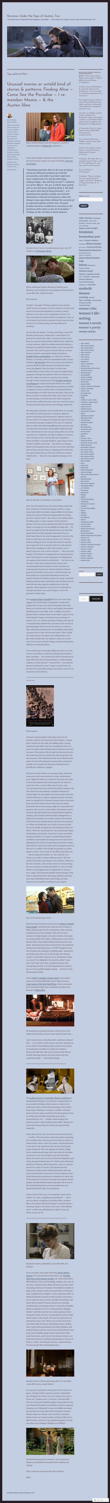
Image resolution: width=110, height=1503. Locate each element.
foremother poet (89, 236)
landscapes (84, 468)
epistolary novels (86, 418)
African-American (87, 364)
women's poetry (89, 327)
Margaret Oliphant (84, 268)
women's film (12, 166)
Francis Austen (91, 240)
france (81, 240)
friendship (82, 244)
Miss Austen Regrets (88, 483)
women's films (86, 542)
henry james (82, 247)
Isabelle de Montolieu (85, 255)
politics (13, 157)
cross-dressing (83, 226)
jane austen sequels (87, 454)
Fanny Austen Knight (88, 228)
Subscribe (96, 599)
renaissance (95, 277)
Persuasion (84, 490)
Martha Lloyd (86, 271)
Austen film (85, 382)
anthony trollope (86, 377)
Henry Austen (93, 243)
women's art (85, 538)
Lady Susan (84, 465)
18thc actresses (86, 352)
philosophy (84, 493)
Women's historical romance (91, 544)
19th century (85, 218)
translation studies (87, 522)
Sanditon (84, 506)
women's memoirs (87, 547)
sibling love (83, 285)
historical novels (86, 441)
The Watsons (85, 517)
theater (92, 297)
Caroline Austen (91, 223)
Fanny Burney (85, 420)
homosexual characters (90, 250)
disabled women (86, 409)
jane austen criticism (88, 447)
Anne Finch (92, 221)
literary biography (87, 470)
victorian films (86, 524)
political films (12, 162)
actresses (96, 218)
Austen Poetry (85, 384)
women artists (87, 331)
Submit (84, 206)
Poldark (87, 277)
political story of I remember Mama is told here (50, 1098)
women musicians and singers (91, 535)
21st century (85, 359)
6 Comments (11, 169)
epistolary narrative (14, 141)
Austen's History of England (90, 386)
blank (83, 398)
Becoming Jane (86, 393)
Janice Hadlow (85, 461)
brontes (82, 223)
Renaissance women (88, 504)
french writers (86, 431)
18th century (85, 343)
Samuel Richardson (86, 282)
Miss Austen (85, 481)
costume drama (86, 404)
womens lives (85, 560)
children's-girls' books (89, 400)
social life (91, 285)
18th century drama (87, 346)
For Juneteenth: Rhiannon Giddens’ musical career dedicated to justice (90, 141)
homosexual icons (85, 253)
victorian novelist (85, 303)
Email (84, 196)
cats (98, 223)
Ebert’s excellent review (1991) (46, 978)
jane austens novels (87, 459)
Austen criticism (86, 380)
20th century (11, 127)
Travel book (96, 300)
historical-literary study (89, 443)
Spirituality (40, 990)
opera (81, 277)
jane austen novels (87, 452)
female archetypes (13, 143)
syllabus (83, 513)
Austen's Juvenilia (87, 389)
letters (83, 265)
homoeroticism (94, 247)
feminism (10, 145)
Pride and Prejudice (87, 499)
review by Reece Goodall (40, 599)
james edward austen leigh (89, 259)
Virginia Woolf (84, 305)
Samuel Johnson (85, 279)
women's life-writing (90, 315)
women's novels (12, 159)
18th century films (13, 125)
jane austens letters (87, 456)
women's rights (86, 556)
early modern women (88, 411)
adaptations (85, 361)
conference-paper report (89, 402)
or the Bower (85, 488)
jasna (82, 463)
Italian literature (86, 445)
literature (91, 265)
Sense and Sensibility (88, 508)
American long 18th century (90, 368)
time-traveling (85, 300)
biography (84, 395)
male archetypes (86, 472)
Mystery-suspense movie (89, 274)
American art (85, 366)
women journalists (87, 533)
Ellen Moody (11, 120)
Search (81, 571)
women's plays (86, 551)
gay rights (84, 434)
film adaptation (86, 427)
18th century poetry (87, 350)
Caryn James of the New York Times (41, 984)
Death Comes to (86, 407)
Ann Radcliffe (85, 375)
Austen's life (85, 391)
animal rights (83, 221)
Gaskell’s (38, 356)
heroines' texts (12, 150)
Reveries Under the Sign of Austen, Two (33, 16)
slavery (83, 511)
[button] (50, 127)
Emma (14, 139)
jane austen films (86, 450)
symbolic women (13, 164)
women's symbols (87, 558)
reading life (84, 502)
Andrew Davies (86, 373)
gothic (83, 436)
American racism (86, 370)
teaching (83, 297)
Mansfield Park (86, 479)
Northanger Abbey (87, 486)
